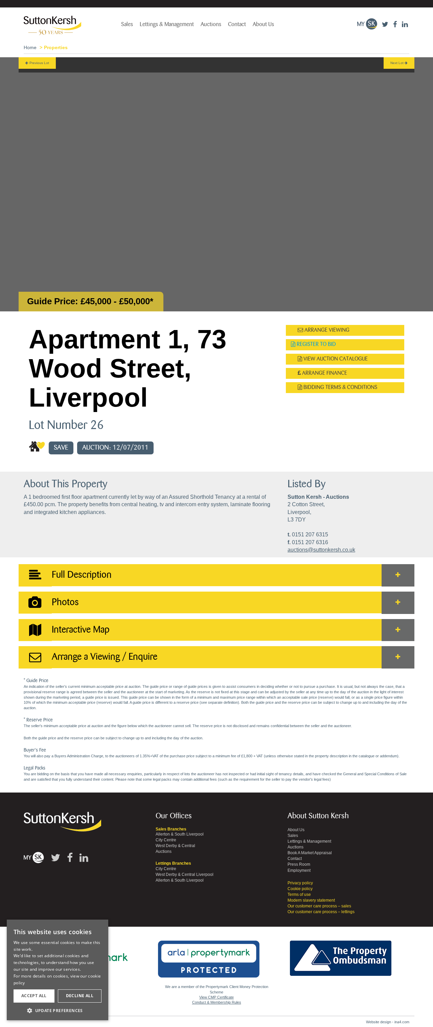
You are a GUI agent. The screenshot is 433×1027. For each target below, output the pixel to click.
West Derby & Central (175, 845)
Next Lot (397, 63)
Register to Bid (315, 344)
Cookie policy (300, 888)
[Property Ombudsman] (340, 954)
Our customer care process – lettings (321, 911)
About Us (263, 24)
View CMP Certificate (216, 997)
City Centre (166, 840)
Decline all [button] (79, 996)
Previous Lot (38, 63)
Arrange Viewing (326, 330)
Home (30, 47)
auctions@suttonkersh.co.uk (321, 550)
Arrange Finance (324, 373)
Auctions (211, 24)
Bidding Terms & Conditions (339, 387)
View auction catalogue (335, 359)
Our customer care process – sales (319, 906)
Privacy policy (300, 883)
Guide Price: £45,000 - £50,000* (90, 301)
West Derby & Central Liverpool (184, 874)
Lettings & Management (167, 24)
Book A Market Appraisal (310, 852)
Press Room (299, 864)
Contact (237, 24)
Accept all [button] (34, 996)
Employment (299, 870)
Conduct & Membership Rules (216, 1002)
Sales (127, 24)
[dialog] (57, 970)
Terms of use (299, 894)
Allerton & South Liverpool (180, 834)
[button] (57, 1010)
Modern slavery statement (311, 900)
